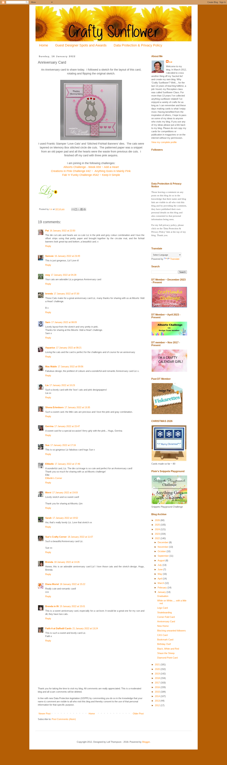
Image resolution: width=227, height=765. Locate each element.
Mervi (48, 492)
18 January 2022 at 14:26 (67, 562)
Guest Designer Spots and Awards (81, 45)
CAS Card (162, 635)
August (161, 560)
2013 (157, 700)
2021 (157, 664)
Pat (47, 230)
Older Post (138, 713)
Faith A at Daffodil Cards (58, 628)
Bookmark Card (165, 639)
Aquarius (50, 347)
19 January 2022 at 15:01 (72, 606)
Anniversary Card (166, 621)
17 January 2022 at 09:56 (70, 366)
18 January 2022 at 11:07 (80, 536)
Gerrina (49, 426)
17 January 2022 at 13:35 (77, 407)
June (160, 569)
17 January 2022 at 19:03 (65, 492)
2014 (157, 696)
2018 (157, 678)
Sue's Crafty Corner (56, 536)
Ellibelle (49, 464)
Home (43, 45)
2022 (157, 538)
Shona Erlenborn (54, 407)
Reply (48, 246)
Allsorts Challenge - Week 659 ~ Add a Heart (91, 167)
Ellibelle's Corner (53, 478)
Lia (46, 385)
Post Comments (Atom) (64, 719)
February (162, 587)
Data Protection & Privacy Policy (138, 45)
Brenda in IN (52, 606)
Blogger (146, 742)
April (160, 578)
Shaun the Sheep (165, 653)
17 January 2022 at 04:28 (63, 275)
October (162, 551)
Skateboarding (164, 612)
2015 (157, 691)
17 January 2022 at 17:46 (67, 464)
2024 (157, 529)
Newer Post (44, 713)
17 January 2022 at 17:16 (63, 445)
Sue (47, 445)
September (163, 555)
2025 (157, 524)
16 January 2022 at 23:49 (67, 256)
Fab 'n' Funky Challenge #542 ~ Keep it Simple (91, 174)
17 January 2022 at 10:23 (62, 385)
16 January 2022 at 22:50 (62, 230)
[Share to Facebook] (81, 209)
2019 (157, 673)
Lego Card (162, 607)
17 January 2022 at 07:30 (66, 293)
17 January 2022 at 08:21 (69, 347)
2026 (157, 520)
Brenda (49, 562)
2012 (157, 705)
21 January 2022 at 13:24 (85, 628)
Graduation (162, 596)
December (163, 542)
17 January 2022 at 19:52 (65, 518)
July (160, 565)
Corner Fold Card (166, 617)
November (163, 546)
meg (47, 275)
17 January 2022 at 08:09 (64, 322)
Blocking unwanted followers (171, 630)
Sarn (47, 322)
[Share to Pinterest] (84, 209)
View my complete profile (164, 142)
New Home (163, 626)
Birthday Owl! (164, 644)
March (161, 583)
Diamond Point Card (167, 657)
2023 (157, 533)
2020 (157, 669)
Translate (174, 259)
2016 (157, 687)
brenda (49, 293)
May (160, 574)
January (162, 592)
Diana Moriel (52, 584)
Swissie (49, 256)
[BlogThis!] (75, 209)
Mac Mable (51, 366)
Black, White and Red (168, 648)
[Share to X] (78, 209)
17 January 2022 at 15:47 (67, 426)
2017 (157, 682)
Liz (170, 62)
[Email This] (72, 209)
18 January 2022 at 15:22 (72, 584)
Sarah (48, 518)
